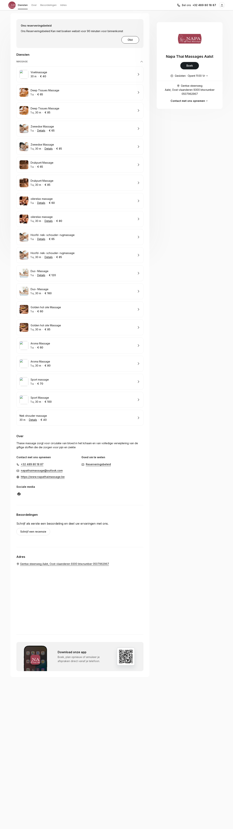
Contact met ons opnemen (188, 100)
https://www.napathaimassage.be (43, 476)
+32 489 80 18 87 (204, 5)
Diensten (23, 5)
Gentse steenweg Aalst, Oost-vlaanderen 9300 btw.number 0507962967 (190, 89)
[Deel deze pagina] (222, 5)
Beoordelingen (48, 5)
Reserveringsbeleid (98, 464)
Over (34, 5)
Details (41, 130)
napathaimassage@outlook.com (42, 470)
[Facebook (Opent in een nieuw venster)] (19, 494)
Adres (63, 5)
